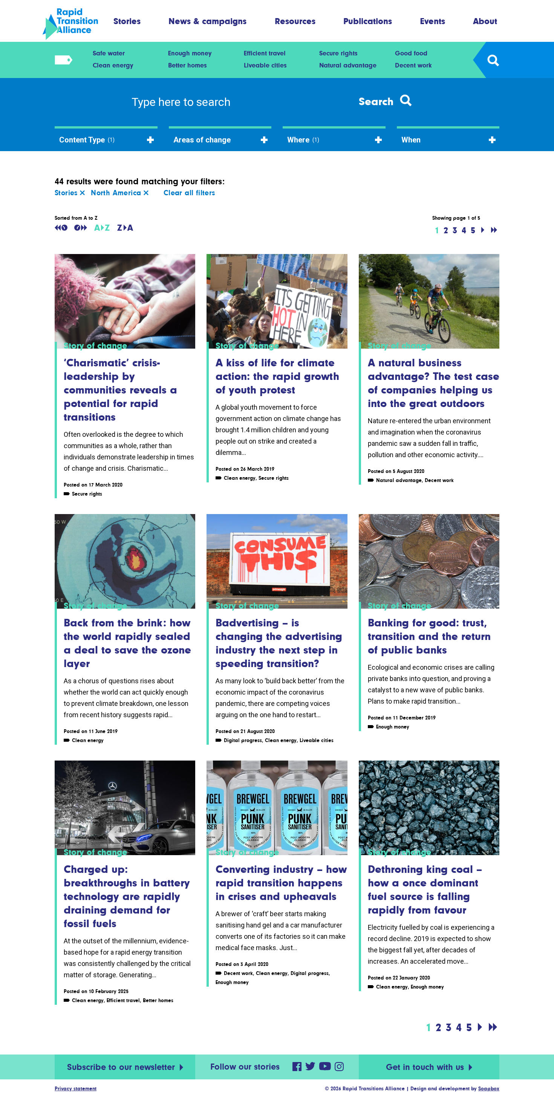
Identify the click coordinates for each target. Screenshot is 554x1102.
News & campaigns (207, 21)
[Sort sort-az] (102, 228)
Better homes (187, 65)
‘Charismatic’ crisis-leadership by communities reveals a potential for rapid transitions (120, 389)
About (485, 21)
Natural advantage (347, 65)
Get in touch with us (426, 1067)
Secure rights (338, 53)
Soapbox (488, 1088)
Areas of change (202, 139)
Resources (295, 21)
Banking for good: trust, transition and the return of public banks (429, 636)
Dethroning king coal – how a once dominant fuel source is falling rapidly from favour (425, 889)
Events (432, 21)
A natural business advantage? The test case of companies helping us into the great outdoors (433, 383)
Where (303, 139)
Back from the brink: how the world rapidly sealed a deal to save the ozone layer (127, 643)
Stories (127, 21)
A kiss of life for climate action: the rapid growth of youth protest (277, 376)
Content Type (87, 139)
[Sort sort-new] (80, 228)
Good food (411, 53)
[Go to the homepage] (76, 24)
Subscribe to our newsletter (122, 1067)
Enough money (189, 53)
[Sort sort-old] (61, 228)
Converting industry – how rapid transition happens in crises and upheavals (281, 883)
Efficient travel (265, 53)
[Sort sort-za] (125, 228)
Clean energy (113, 65)
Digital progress (243, 740)
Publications (367, 21)
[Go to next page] (483, 230)
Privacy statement (75, 1088)
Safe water (109, 53)
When (411, 139)
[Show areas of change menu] (61, 60)
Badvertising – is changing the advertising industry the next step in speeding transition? (279, 643)
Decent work (413, 65)
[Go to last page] (494, 230)
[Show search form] (492, 60)
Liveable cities (265, 65)
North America (117, 192)
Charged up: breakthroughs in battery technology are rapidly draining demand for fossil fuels (127, 896)
